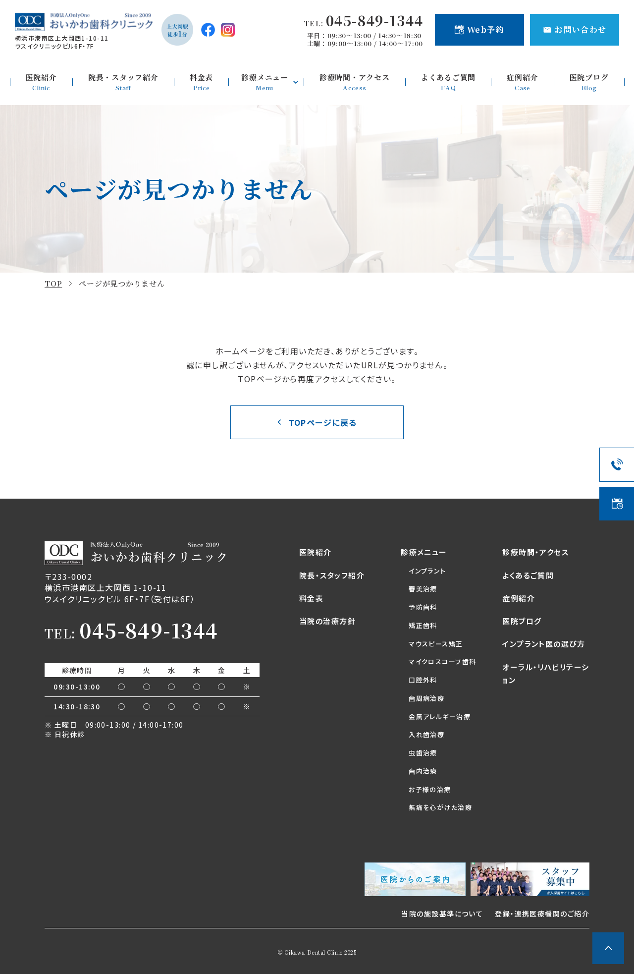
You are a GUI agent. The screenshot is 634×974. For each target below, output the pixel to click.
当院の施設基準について (442, 913)
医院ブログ (521, 621)
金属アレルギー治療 (440, 716)
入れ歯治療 (426, 734)
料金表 (311, 598)
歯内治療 (423, 771)
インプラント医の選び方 (543, 643)
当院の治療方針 (327, 621)
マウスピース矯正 (436, 643)
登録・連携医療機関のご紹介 (542, 913)
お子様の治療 (430, 789)
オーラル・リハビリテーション (545, 673)
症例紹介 (518, 598)
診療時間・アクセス (535, 552)
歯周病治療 (426, 698)
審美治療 (423, 588)
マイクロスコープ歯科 (442, 661)
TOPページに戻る (323, 422)
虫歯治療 (423, 752)
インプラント (427, 570)
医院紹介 (315, 552)
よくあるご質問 (528, 575)
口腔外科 (423, 680)
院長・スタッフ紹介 (332, 575)
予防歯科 (423, 607)
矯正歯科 (423, 625)
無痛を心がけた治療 (440, 807)
